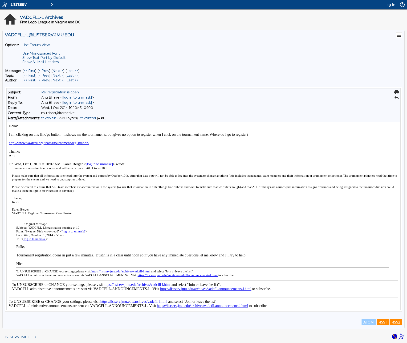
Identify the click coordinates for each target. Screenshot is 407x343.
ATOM (368, 322)
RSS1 (383, 322)
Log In (389, 5)
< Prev (44, 71)
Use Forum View (36, 45)
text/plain (48, 118)
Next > (58, 71)
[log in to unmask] (77, 97)
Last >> (72, 71)
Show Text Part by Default (43, 58)
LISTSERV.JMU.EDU (19, 337)
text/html (88, 118)
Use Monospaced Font (41, 53)
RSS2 (395, 322)
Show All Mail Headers (40, 62)
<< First (29, 71)
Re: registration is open (60, 92)
